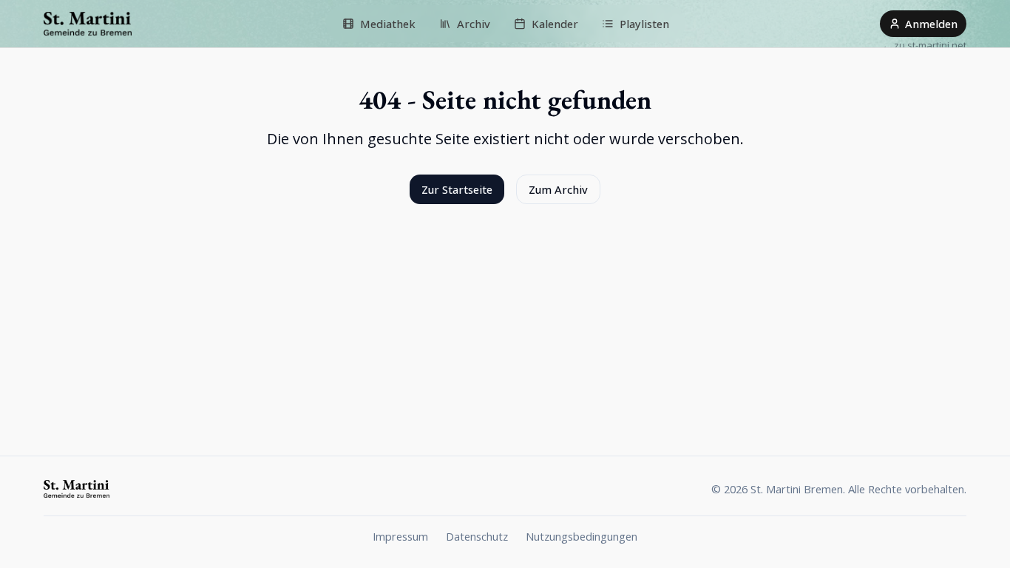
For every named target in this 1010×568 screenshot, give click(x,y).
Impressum (400, 536)
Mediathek (388, 23)
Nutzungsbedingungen (581, 536)
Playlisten (644, 23)
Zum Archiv (558, 189)
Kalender (555, 23)
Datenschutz (477, 536)
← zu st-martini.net (924, 45)
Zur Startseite (456, 189)
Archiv (473, 23)
